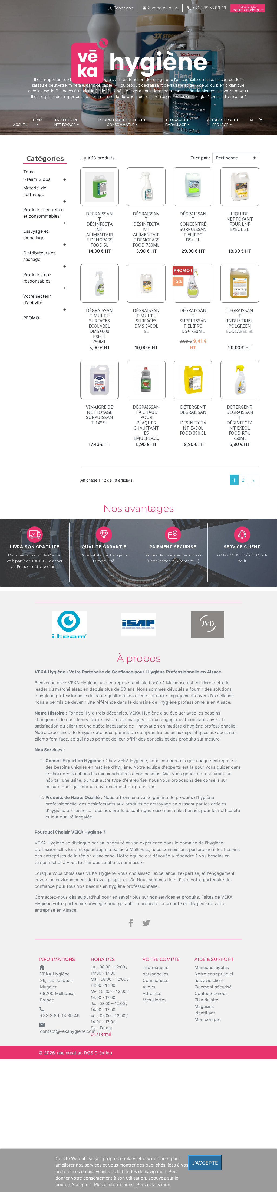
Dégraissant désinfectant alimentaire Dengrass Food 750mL (146, 229)
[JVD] (138, 624)
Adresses (152, 993)
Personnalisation (153, 1184)
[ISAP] (69, 624)
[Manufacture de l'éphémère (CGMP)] (207, 624)
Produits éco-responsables (37, 278)
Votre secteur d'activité (37, 299)
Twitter (146, 923)
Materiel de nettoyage (34, 191)
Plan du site (206, 1000)
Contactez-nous (160, 8)
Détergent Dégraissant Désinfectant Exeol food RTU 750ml (239, 422)
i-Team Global (37, 179)
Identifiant (204, 1013)
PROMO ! (32, 317)
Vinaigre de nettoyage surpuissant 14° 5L (99, 415)
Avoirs (149, 987)
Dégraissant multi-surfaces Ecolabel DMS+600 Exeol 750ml (99, 326)
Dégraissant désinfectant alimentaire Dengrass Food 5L (99, 229)
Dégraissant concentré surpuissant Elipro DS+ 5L (193, 227)
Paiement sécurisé (213, 987)
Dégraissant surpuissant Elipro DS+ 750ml (193, 320)
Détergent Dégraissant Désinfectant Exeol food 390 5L (193, 420)
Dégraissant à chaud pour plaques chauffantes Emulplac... (146, 422)
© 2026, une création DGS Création (75, 1052)
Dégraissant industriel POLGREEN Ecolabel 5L (239, 320)
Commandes (155, 980)
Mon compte (207, 1019)
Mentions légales (211, 967)
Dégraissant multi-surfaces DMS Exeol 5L (146, 320)
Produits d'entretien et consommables (43, 213)
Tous (28, 171)
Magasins (204, 1006)
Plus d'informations (114, 1184)
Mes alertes (154, 1000)
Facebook (131, 923)
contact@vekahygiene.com (67, 1031)
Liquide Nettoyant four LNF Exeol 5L (239, 221)
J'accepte (205, 1163)
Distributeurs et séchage (39, 256)
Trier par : (200, 158)
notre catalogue (248, 8)
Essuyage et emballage (35, 234)
